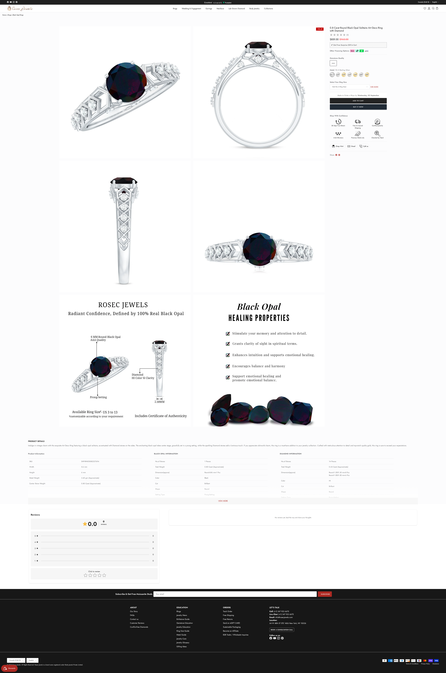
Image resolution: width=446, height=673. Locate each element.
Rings (175, 8)
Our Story (134, 611)
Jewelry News (182, 615)
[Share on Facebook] (336, 155)
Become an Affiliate (230, 631)
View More (223, 501)
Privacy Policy (425, 664)
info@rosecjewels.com (284, 617)
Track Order (227, 611)
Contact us (134, 619)
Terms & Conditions (412, 664)
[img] (338, 35)
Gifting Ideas (182, 646)
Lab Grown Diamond (237, 8)
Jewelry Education (183, 627)
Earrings (209, 8)
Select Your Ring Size (338, 82)
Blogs (179, 611)
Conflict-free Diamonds (139, 627)
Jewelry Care (181, 638)
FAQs (132, 615)
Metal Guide (181, 634)
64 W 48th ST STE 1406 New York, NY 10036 (287, 623)
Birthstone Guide (183, 619)
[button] (425, 8)
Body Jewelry (254, 8)
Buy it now (358, 107)
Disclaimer (436, 664)
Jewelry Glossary (183, 642)
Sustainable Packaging (232, 627)
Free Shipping (228, 615)
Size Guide (374, 87)
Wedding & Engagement (191, 8)
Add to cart (358, 101)
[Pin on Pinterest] (339, 155)
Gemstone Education (185, 623)
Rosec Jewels (16, 665)
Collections (268, 8)
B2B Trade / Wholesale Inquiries (235, 634)
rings (9, 15)
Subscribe (325, 594)
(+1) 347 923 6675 (281, 611)
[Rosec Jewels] (20, 8)
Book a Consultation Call (282, 630)
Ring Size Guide (183, 631)
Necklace (220, 8)
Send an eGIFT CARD (231, 623)
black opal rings (18, 15)
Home (4, 15)
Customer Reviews (137, 623)
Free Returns (228, 619)
